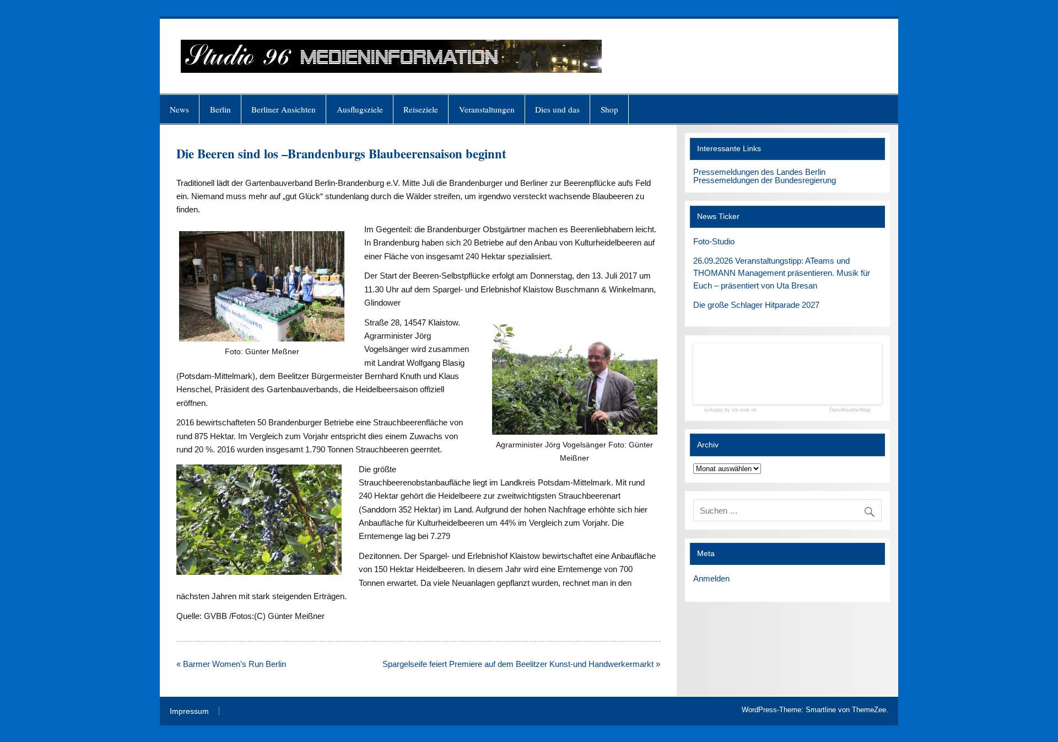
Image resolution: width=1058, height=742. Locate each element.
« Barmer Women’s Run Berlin (231, 664)
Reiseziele (420, 109)
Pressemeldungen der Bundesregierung (764, 180)
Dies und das (557, 109)
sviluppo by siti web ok (730, 410)
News (179, 109)
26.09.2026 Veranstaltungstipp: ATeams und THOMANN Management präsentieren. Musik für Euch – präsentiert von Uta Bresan (781, 273)
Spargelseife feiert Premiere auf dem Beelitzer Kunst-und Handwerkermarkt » (521, 664)
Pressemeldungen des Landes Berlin (759, 172)
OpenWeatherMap (850, 410)
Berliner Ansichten (283, 109)
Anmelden (711, 578)
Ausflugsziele (360, 109)
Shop (609, 109)
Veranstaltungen (487, 109)
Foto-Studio (714, 241)
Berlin (220, 109)
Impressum (189, 712)
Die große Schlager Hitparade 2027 (756, 304)
